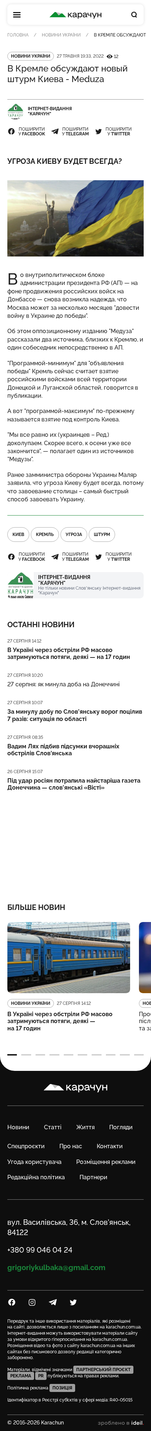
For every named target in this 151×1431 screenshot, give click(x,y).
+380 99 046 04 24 (40, 1250)
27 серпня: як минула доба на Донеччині (63, 684)
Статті (53, 1127)
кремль (45, 534)
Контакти (110, 1146)
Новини (18, 1127)
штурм (102, 534)
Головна (18, 35)
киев (18, 534)
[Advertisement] (75, 842)
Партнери (93, 1177)
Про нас (70, 1146)
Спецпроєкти (26, 1146)
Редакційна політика (36, 1177)
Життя (85, 1127)
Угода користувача (34, 1161)
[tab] (12, 1054)
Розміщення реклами (106, 1161)
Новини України (61, 35)
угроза (74, 534)
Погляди (121, 1127)
